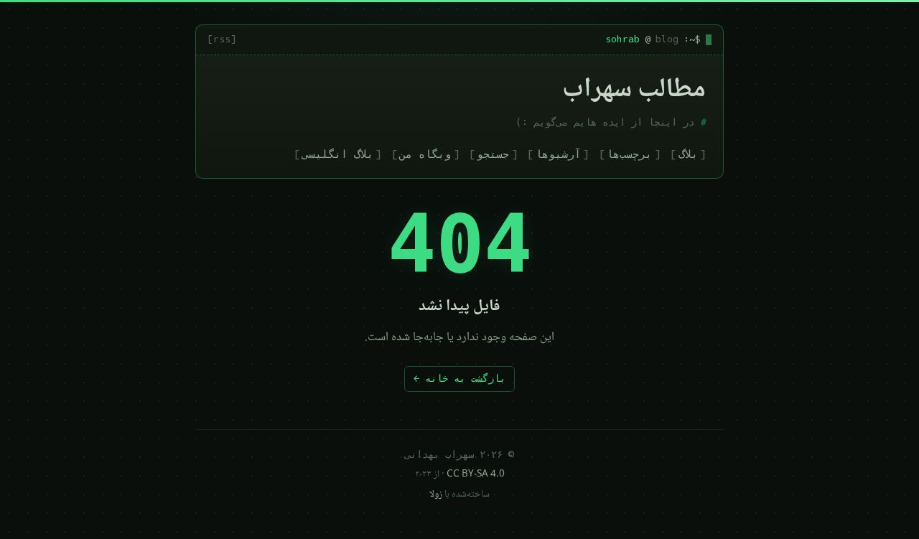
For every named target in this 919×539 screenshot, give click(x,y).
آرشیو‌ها (558, 154)
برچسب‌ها (629, 154)
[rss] (221, 39)
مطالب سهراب (634, 90)
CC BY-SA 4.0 (476, 474)
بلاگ (688, 154)
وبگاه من (425, 154)
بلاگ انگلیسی (337, 154)
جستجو (493, 154)
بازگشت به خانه (459, 378)
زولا (435, 494)
